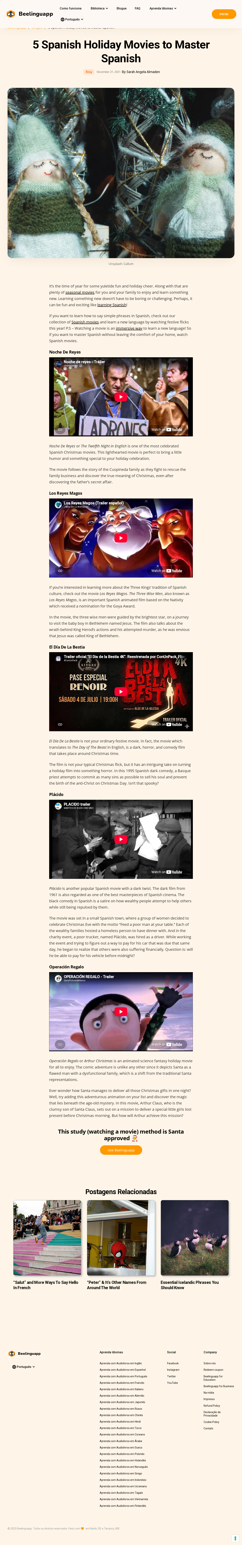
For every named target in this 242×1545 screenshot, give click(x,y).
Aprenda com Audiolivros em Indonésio (123, 1479)
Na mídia (209, 1392)
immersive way (129, 328)
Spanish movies (85, 322)
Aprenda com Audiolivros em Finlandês (123, 1505)
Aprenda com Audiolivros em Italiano (121, 1389)
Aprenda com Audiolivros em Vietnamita (124, 1499)
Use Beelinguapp (121, 1150)
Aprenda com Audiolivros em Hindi (120, 1421)
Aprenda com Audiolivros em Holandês (123, 1460)
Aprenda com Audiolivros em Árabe (121, 1441)
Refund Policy (212, 1405)
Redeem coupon (213, 1369)
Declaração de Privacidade (212, 1414)
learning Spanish (111, 304)
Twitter (171, 1376)
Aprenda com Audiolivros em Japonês (122, 1402)
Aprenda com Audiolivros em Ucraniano (123, 1486)
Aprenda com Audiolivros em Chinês (121, 1415)
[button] (99, 8)
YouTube (172, 1382)
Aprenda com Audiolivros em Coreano (122, 1434)
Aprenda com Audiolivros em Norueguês (124, 1466)
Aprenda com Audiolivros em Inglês (121, 1363)
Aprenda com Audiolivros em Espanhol (123, 1369)
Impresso (209, 1399)
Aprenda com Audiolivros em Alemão (122, 1395)
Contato (208, 1428)
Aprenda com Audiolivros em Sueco (121, 1447)
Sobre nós (210, 1363)
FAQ (137, 8)
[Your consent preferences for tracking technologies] (235, 1538)
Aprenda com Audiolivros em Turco (121, 1428)
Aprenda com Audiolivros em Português (123, 1376)
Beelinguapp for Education (213, 1378)
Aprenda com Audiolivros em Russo (121, 1408)
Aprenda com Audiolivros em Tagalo (121, 1492)
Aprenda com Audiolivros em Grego (121, 1473)
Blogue (121, 8)
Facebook (173, 1363)
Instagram (173, 1369)
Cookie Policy (211, 1422)
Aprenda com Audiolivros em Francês (122, 1382)
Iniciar (224, 14)
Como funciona (70, 8)
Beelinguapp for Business (219, 1386)
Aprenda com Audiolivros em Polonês (122, 1453)
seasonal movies (80, 292)
